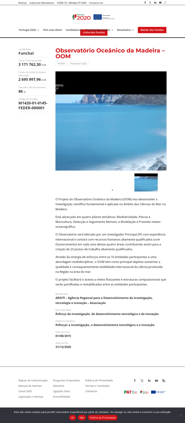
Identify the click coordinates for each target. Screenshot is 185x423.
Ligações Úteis (61, 391)
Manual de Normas (30, 386)
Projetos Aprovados (98, 30)
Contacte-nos (96, 3)
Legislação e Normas (30, 396)
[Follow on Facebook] (135, 381)
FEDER (61, 63)
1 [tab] (112, 190)
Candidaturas (74, 30)
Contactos (91, 391)
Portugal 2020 (27, 30)
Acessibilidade (61, 396)
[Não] (180, 415)
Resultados (124, 30)
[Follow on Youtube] (156, 381)
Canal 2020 (25, 391)
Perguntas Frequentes (66, 380)
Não (82, 417)
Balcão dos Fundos (152, 30)
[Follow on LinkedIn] (149, 381)
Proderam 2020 (78, 63)
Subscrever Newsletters (41, 3)
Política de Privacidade (99, 380)
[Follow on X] (142, 381)
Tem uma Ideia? (52, 30)
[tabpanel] (146, 182)
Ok (72, 417)
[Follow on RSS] (164, 381)
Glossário (58, 386)
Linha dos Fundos (94, 32)
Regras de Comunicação (33, 380)
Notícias (22, 3)
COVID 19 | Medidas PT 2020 (71, 3)
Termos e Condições (97, 386)
